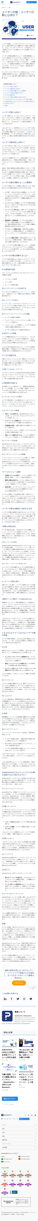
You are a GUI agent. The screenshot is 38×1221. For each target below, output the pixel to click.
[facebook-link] (25, 1115)
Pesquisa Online (8, 1159)
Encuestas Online (25, 1156)
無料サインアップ (31, 2)
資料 (3, 1132)
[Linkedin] (5, 998)
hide (15, 84)
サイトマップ (32, 1212)
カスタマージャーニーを (25, 292)
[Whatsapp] (24, 998)
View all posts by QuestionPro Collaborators (16, 1023)
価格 (3, 1136)
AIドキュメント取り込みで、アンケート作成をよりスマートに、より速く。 (26, 1079)
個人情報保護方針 (5, 1214)
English (3, 1156)
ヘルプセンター (7, 1119)
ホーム (4, 7)
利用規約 (13, 1214)
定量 (4, 465)
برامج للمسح (7, 1161)
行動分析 (10, 146)
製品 (3, 1128)
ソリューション (6, 1143)
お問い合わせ (19, 983)
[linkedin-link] (31, 1115)
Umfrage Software (25, 1159)
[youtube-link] (35, 1115)
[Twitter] (18, 998)
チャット (15, 1119)
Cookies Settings (20, 1214)
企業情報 (4, 1147)
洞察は (30, 132)
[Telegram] (30, 998)
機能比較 (4, 1140)
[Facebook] (11, 998)
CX (9, 7)
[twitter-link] (28, 1115)
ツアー (4, 1125)
